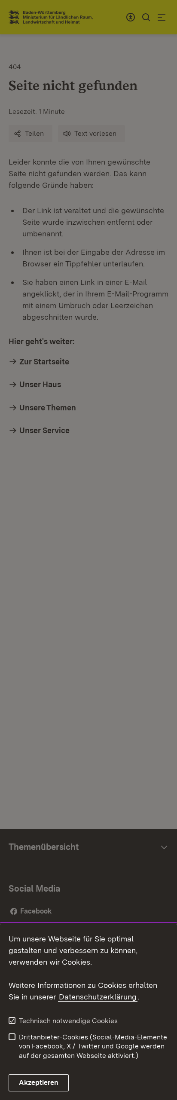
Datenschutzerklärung (98, 996)
